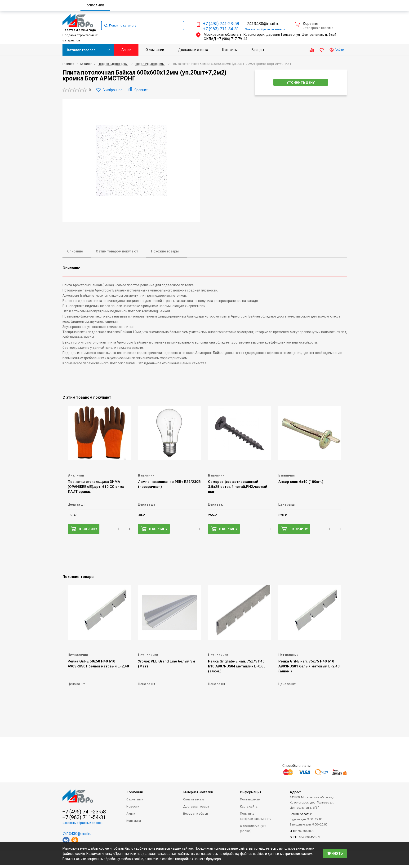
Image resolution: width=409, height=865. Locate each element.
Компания (134, 792)
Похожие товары (165, 251)
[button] (76, 90)
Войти (339, 50)
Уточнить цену (301, 82)
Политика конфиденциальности (255, 816)
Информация (250, 792)
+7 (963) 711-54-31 (221, 29)
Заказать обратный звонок (82, 823)
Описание (75, 251)
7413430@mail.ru (263, 23)
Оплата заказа (193, 799)
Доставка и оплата (193, 50)
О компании (155, 50)
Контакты (229, 50)
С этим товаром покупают (117, 251)
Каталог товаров (81, 50)
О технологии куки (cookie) (253, 828)
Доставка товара (196, 806)
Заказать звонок (265, 29)
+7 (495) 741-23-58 (221, 24)
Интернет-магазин (198, 792)
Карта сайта (249, 806)
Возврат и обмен (195, 813)
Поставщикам (250, 799)
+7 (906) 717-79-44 (232, 39)
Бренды (258, 50)
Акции (126, 50)
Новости (132, 806)
